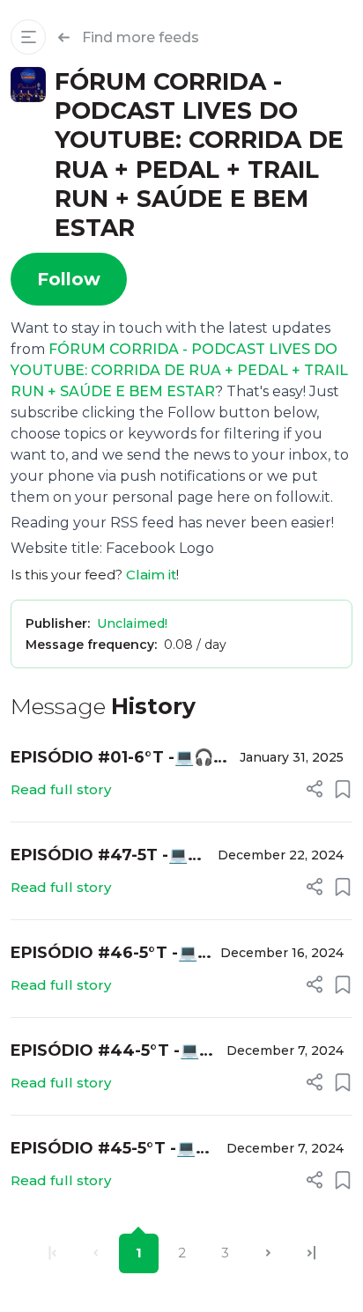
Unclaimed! (132, 623)
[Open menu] (28, 37)
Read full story (61, 789)
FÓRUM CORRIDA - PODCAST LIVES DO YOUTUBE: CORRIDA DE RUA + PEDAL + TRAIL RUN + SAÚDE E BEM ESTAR (179, 370)
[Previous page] (95, 1253)
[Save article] (342, 789)
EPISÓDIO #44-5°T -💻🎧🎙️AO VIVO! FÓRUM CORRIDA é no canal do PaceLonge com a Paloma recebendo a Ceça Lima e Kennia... (109, 1052)
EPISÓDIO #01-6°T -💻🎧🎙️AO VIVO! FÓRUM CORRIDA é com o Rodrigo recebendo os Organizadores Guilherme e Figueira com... (119, 759)
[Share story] (314, 789)
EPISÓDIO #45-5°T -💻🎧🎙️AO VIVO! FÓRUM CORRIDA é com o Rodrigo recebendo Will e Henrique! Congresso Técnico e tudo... (113, 1150)
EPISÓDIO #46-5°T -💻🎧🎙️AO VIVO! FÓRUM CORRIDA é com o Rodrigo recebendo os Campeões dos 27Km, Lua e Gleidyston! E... (104, 954)
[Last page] (311, 1253)
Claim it (151, 574)
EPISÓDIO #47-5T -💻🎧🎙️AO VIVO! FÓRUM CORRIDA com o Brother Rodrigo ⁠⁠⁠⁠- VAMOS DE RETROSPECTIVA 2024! (109, 856)
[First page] (52, 1253)
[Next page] (268, 1253)
